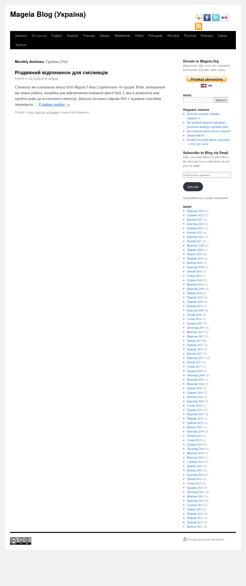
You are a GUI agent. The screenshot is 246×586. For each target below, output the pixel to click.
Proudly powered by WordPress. (206, 539)
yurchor (53, 78)
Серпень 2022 (195, 215)
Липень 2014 (194, 466)
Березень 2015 (195, 431)
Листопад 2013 (196, 492)
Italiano (105, 35)
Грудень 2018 (195, 280)
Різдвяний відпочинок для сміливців (61, 72)
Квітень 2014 (195, 470)
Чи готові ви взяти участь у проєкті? (209, 131)
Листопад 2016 (196, 375)
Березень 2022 (195, 224)
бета (31, 112)
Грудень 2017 (195, 323)
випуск (40, 112)
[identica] (198, 20)
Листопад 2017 (196, 327)
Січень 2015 (194, 440)
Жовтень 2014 (195, 453)
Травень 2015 (195, 423)
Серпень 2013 (195, 505)
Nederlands (122, 35)
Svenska (207, 35)
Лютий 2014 (194, 479)
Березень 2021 (195, 237)
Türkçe (222, 35)
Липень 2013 (194, 509)
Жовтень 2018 (195, 284)
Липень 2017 (194, 340)
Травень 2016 (195, 392)
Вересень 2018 (195, 288)
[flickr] (224, 20)
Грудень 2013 (195, 487)
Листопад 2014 (196, 448)
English (57, 35)
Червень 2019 (195, 258)
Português (155, 35)
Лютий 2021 (194, 241)
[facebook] (207, 20)
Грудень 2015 (195, 410)
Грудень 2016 (195, 371)
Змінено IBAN (195, 135)
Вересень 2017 (195, 336)
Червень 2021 (195, 228)
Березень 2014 (195, 474)
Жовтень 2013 (195, 496)
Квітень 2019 (195, 263)
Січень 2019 (194, 276)
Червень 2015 (195, 418)
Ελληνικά (39, 35)
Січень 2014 (194, 483)
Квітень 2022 (195, 219)
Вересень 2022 (195, 211)
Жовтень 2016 (195, 379)
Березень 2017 (195, 358)
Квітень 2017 (195, 353)
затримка (52, 112)
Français (89, 35)
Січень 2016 (194, 405)
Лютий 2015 (194, 436)
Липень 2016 (194, 388)
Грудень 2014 (195, 444)
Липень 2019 (194, 254)
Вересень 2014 (195, 457)
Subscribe (193, 187)
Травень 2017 (195, 349)
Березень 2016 (195, 401)
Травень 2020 (195, 250)
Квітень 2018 (195, 306)
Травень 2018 (195, 301)
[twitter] (216, 20)
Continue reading (54, 104)
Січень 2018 (194, 319)
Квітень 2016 (195, 397)
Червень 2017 (195, 345)
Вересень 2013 (195, 500)
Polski (139, 35)
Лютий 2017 (194, 362)
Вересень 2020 (195, 245)
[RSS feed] (198, 29)
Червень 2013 (195, 513)
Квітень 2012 (195, 526)
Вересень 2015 (195, 414)
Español (72, 35)
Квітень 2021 (195, 232)
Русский (190, 35)
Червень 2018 (195, 297)
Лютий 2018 (194, 314)
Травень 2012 (195, 522)
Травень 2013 (195, 518)
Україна (20, 44)
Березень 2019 (195, 267)
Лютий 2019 (194, 271)
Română (173, 35)
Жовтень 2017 (195, 332)
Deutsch (21, 35)
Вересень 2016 (195, 384)
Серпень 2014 (195, 461)
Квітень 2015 (195, 427)
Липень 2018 (194, 293)
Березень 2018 (195, 310)
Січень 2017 (194, 366)
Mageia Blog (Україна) (48, 14)
